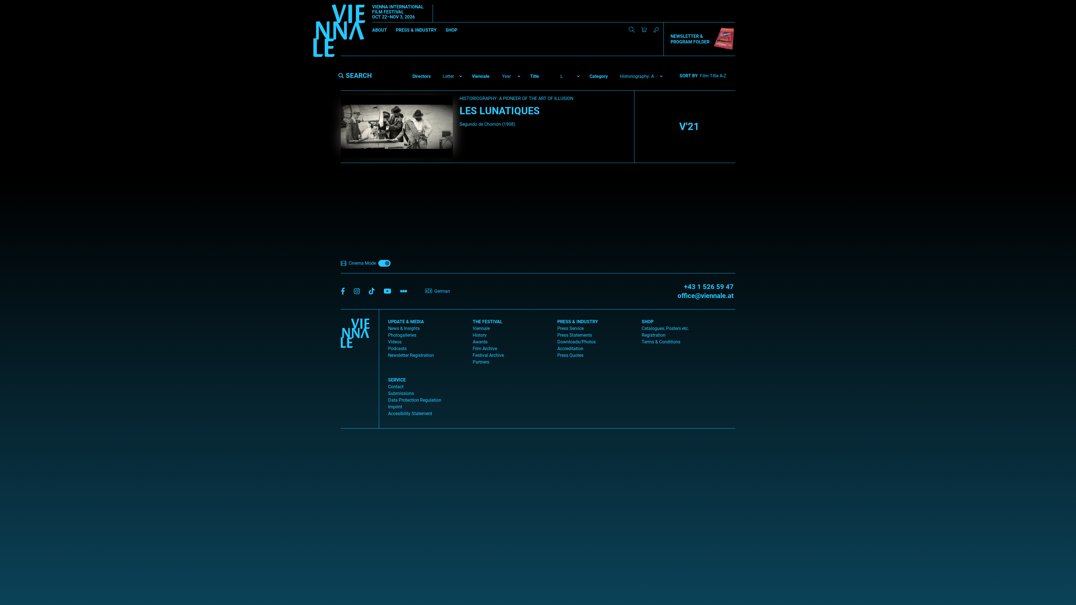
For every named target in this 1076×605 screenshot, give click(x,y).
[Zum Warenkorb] (644, 30)
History (480, 335)
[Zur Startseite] (339, 31)
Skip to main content (20, 3)
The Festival (487, 321)
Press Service (570, 328)
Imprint (395, 406)
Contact (396, 386)
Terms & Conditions (661, 342)
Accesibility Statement (410, 413)
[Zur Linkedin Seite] (357, 291)
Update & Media (406, 321)
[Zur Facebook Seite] (343, 291)
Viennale (481, 328)
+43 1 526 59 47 (709, 287)
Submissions (401, 393)
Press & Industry (416, 30)
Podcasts (397, 348)
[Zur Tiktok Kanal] (372, 291)
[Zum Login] (656, 30)
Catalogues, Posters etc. (665, 328)
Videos (395, 342)
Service (397, 380)
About (379, 30)
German (442, 291)
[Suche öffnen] (632, 30)
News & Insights (404, 328)
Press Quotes (570, 355)
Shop (451, 30)
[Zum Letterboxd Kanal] (403, 291)
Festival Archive (488, 355)
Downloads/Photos (576, 342)
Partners (481, 362)
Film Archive (485, 348)
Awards (480, 342)
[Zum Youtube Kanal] (387, 291)
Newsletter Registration (411, 355)
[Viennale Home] (355, 367)
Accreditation (570, 348)
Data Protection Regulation (414, 400)
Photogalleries (402, 335)
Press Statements (574, 335)
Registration (653, 335)
